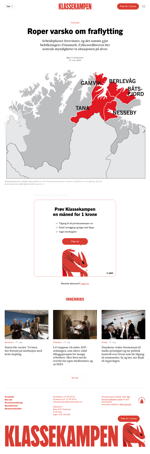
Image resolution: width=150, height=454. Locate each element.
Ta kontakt (9, 396)
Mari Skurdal (125, 404)
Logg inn (85, 283)
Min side (8, 399)
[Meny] (143, 6)
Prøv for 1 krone (128, 6)
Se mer (75, 377)
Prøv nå (75, 241)
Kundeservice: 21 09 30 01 (65, 399)
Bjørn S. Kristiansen (75, 57)
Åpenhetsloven (11, 405)
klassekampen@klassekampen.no (67, 401)
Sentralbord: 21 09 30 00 (64, 396)
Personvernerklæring (14, 402)
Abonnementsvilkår (13, 408)
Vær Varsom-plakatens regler (116, 397)
